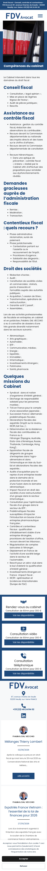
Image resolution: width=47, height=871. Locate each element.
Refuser (23, 866)
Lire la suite (24, 775)
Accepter (23, 859)
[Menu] (40, 15)
